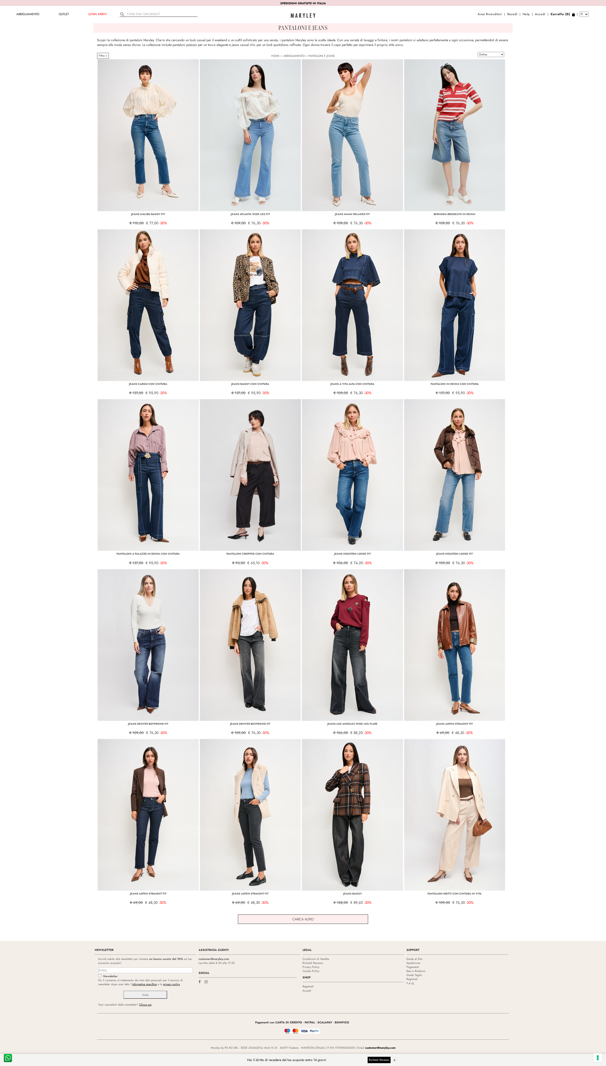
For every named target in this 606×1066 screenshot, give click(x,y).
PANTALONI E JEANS (321, 56)
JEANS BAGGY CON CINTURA (250, 384)
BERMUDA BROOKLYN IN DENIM (454, 214)
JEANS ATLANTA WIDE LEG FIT (250, 214)
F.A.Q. (410, 983)
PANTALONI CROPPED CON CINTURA (250, 554)
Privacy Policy (311, 967)
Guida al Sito (414, 959)
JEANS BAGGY (352, 893)
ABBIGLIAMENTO (27, 14)
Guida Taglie (414, 975)
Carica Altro (303, 919)
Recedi (512, 14)
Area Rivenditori (490, 14)
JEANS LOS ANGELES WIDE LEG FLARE (352, 724)
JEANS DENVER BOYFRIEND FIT (148, 724)
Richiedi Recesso (313, 963)
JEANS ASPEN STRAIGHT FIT (454, 724)
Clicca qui (145, 1005)
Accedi (540, 14)
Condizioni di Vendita (316, 959)
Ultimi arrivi (97, 14)
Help (526, 14)
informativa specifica (144, 984)
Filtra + (103, 56)
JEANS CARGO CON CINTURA (148, 384)
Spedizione (413, 963)
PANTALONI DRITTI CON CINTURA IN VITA (454, 893)
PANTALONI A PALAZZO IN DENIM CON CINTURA (148, 554)
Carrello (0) (560, 14)
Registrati (308, 986)
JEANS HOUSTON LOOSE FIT (352, 554)
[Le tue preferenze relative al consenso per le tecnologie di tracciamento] (597, 1057)
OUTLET (64, 14)
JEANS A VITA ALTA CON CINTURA (352, 384)
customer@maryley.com (214, 959)
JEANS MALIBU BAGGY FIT (148, 214)
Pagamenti (412, 967)
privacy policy (171, 984)
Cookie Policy (311, 971)
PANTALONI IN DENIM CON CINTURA (455, 384)
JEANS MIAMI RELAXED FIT (352, 214)
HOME (275, 56)
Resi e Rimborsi (415, 971)
